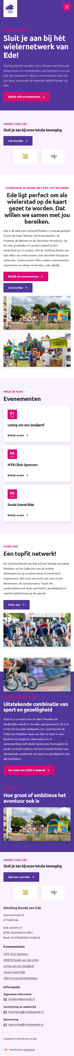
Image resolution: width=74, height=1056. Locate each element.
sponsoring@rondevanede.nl (25, 1024)
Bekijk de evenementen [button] (23, 276)
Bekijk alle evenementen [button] (24, 96)
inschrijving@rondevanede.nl (26, 1011)
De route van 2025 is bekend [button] (26, 770)
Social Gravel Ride (14, 972)
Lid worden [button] (15, 140)
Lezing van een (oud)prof (18, 965)
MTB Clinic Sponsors (15, 953)
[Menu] (67, 7)
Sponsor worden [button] (19, 876)
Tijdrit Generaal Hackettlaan (20, 978)
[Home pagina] (10, 8)
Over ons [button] (14, 604)
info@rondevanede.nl (21, 999)
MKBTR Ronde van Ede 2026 (20, 959)
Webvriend (29, 1049)
